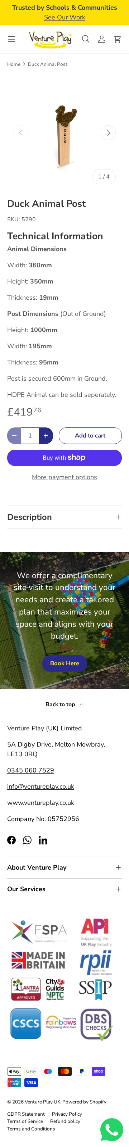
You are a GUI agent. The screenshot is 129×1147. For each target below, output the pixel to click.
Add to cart (90, 435)
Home (13, 64)
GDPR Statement (26, 1114)
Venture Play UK (42, 1101)
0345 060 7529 (30, 770)
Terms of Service (25, 1121)
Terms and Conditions (31, 1128)
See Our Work (64, 17)
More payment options (64, 477)
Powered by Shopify (84, 1101)
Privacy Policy (67, 1114)
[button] (117, 39)
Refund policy (65, 1121)
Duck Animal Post (47, 64)
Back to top (61, 704)
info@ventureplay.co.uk (40, 786)
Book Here (64, 663)
